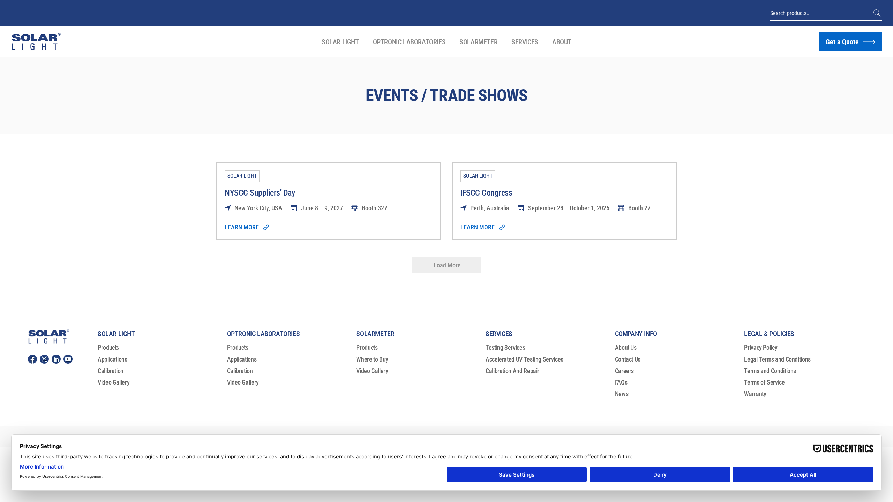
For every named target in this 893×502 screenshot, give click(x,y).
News (622, 393)
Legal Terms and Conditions (777, 359)
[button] (340, 42)
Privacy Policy (760, 347)
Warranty (755, 393)
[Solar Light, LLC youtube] (68, 359)
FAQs (621, 382)
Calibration (110, 370)
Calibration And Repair (512, 370)
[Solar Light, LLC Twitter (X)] (44, 359)
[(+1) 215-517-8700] (877, 13)
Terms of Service (764, 382)
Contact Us (627, 359)
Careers (624, 370)
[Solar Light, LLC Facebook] (32, 359)
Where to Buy (372, 359)
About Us (626, 347)
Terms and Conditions (770, 370)
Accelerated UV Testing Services (524, 359)
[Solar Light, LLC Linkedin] (56, 359)
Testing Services (505, 347)
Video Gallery (113, 382)
